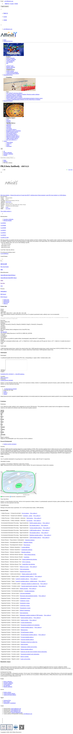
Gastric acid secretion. (25, 659)
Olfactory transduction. (25, 610)
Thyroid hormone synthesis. (27, 632)
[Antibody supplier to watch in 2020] (10, 729)
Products (5, 161)
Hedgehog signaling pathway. (36, 535)
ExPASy (5, 392)
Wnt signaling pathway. (35, 532)
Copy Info (70, 169)
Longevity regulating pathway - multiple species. (26, 581)
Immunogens (6, 301)
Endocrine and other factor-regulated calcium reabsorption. (34, 651)
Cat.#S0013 (3, 230)
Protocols (8, 120)
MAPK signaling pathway (12, 132)
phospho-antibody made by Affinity (14, 97)
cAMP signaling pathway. (35, 530)
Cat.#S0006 (3, 225)
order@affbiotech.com (16, 708)
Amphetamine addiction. (26, 549)
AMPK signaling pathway (12, 138)
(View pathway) (33, 513)
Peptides (5, 155)
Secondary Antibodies (8, 219)
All (4, 151)
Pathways (5, 303)
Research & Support (8, 100)
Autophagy (8, 124)
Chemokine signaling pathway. (27, 576)
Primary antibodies (10, 58)
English (12, 3)
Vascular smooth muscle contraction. (29, 586)
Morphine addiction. (26, 552)
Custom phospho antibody (12, 72)
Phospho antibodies (10, 67)
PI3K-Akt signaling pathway (12, 137)
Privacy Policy (6, 701)
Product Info (6, 299)
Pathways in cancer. (24, 566)
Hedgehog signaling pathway (12, 135)
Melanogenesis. (24, 629)
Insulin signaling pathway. (27, 617)
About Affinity (9, 142)
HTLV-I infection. (26, 561)
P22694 (7, 207)
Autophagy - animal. (27, 515)
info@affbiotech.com (16, 709)
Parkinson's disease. (28, 542)
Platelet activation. (24, 588)
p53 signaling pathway (11, 129)
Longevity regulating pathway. (22, 578)
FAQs (7, 119)
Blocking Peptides (7, 220)
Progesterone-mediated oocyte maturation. (30, 625)
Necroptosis (9, 128)
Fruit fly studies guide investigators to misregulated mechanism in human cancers (24, 98)
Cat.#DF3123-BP (5, 237)
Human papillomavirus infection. (29, 559)
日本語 (16, 3)
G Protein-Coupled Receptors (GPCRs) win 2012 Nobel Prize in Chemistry (23, 99)
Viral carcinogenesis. (24, 569)
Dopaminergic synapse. (25, 608)
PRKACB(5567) (4, 377)
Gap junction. (30, 520)
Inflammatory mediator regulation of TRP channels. (31, 615)
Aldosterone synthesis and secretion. (29, 646)
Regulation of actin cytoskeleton (13, 130)
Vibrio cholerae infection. (30, 554)
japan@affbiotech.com (15, 711)
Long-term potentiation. (25, 593)
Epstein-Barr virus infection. (28, 564)
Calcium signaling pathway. (36, 527)
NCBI (4, 391)
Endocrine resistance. (30, 540)
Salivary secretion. (24, 656)
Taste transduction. (24, 612)
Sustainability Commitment (9, 703)
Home (4, 39)
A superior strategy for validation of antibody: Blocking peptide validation (22, 94)
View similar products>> (6, 211)
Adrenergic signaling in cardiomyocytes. (30, 583)
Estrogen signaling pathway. (27, 627)
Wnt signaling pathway (11, 133)
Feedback (8, 121)
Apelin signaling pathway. (35, 537)
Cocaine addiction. (25, 547)
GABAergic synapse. (25, 605)
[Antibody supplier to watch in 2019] (3, 729)
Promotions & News (8, 74)
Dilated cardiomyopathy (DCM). (29, 574)
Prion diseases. (27, 544)
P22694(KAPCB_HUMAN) (7, 374)
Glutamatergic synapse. (25, 598)
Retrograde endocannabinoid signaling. (29, 595)
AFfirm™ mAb (9, 65)
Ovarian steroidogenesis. (26, 622)
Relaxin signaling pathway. (27, 649)
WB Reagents (9, 68)
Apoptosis (8, 127)
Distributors (9, 146)
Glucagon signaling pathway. (27, 639)
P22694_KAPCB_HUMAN (9, 444)
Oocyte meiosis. (25, 513)
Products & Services (8, 41)
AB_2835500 (8, 208)
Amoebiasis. (26, 557)
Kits (7, 63)
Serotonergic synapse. (25, 603)
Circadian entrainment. (29, 591)
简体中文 (7, 3)
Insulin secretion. (24, 620)
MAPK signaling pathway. (36, 523)
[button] (3, 196)
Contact (5, 141)
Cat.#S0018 (3, 235)
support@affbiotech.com (16, 712)
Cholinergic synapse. (24, 600)
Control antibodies (10, 60)
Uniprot (5, 394)
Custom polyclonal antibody (12, 73)
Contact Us (8, 143)
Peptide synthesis (10, 71)
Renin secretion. (24, 644)
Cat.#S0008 (3, 227)
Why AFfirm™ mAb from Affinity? (14, 93)
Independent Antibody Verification (14, 95)
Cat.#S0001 (3, 223)
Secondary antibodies (11, 59)
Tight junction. (30, 518)
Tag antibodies (9, 62)
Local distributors (4, 253)
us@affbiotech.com (8, 1)
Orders (7, 145)
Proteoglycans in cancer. (25, 571)
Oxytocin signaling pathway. (27, 637)
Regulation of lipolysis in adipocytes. (29, 642)
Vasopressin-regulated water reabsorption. (30, 654)
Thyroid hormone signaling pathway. (29, 634)
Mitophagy (8, 125)
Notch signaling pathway (12, 134)
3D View (3, 370)
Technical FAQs (7, 700)
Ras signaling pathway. (35, 525)
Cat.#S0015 (3, 232)
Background (6, 302)
